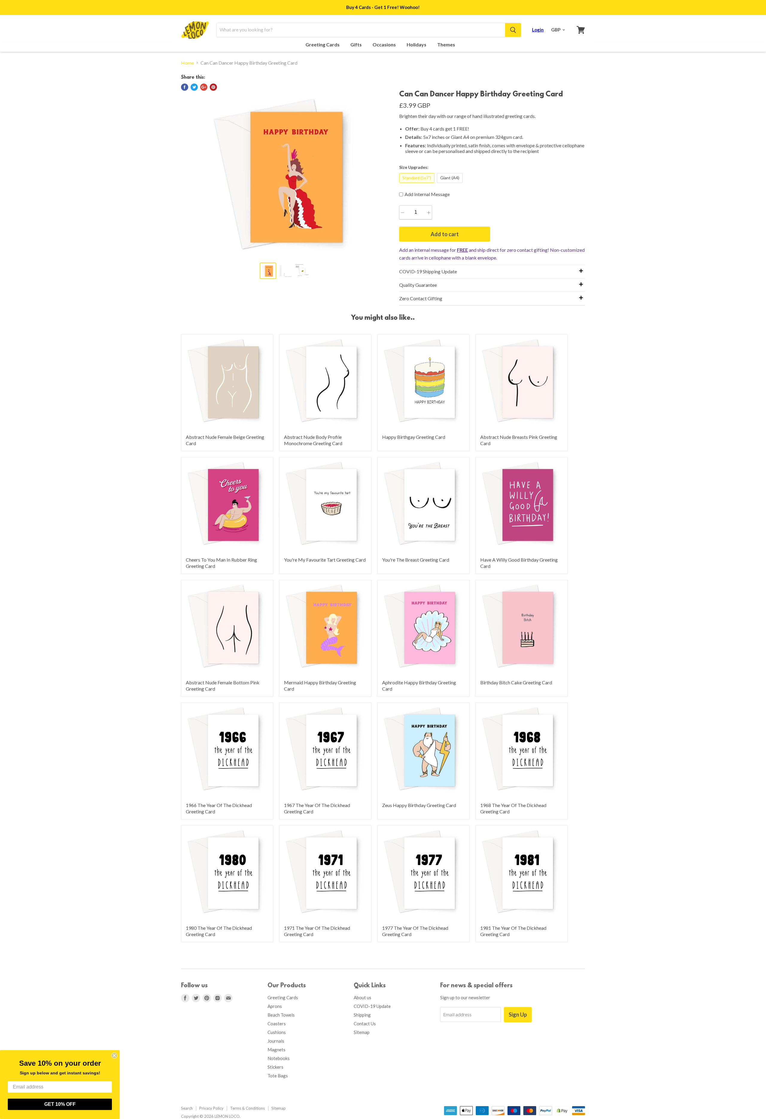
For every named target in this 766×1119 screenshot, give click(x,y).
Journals (276, 1041)
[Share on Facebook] (184, 87)
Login (538, 29)
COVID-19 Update (372, 1006)
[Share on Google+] (203, 87)
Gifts (356, 44)
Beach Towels (281, 1015)
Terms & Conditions (247, 1108)
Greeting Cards (323, 44)
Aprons (275, 1006)
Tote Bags (278, 1075)
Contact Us (365, 1023)
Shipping (362, 1015)
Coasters (277, 1023)
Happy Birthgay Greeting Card (413, 437)
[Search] (513, 30)
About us (362, 997)
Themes (446, 44)
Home (187, 63)
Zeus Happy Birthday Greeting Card (419, 805)
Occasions (385, 44)
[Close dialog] (114, 1056)
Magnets (276, 1049)
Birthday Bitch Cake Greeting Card (516, 682)
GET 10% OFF (60, 1104)
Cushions (277, 1032)
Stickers (275, 1067)
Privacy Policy (211, 1108)
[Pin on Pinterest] (213, 87)
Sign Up (518, 1014)
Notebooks (279, 1058)
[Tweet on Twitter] (194, 87)
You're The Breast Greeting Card (415, 559)
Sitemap (362, 1032)
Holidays (417, 44)
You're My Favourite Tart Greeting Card (325, 559)
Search (187, 1108)
